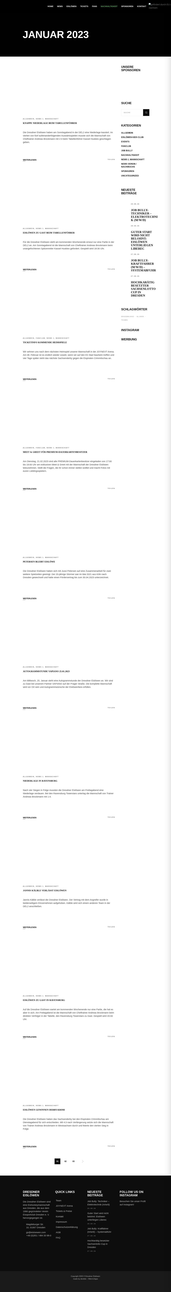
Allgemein (28, 119)
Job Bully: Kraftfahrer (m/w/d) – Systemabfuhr (143, 265)
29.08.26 (135, 204)
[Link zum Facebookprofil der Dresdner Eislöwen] (109, 1276)
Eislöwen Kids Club (132, 137)
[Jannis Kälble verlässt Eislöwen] (69, 857)
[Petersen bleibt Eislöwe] (69, 528)
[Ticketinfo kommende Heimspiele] (69, 308)
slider (140, 316)
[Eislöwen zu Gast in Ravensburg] (69, 966)
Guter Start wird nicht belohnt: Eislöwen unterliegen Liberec (142, 240)
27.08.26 (135, 254)
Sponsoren (127, 171)
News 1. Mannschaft (47, 119)
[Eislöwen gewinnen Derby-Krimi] (69, 1076)
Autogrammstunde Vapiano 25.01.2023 (46, 671)
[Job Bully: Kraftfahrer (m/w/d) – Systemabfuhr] (125, 257)
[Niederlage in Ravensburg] (69, 747)
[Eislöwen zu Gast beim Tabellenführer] (69, 199)
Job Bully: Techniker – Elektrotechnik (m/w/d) (144, 215)
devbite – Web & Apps (89, 1279)
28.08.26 (135, 226)
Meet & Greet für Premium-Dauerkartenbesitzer (55, 452)
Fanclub (40, 338)
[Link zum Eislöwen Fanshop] (135, 379)
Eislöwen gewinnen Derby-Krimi (44, 1110)
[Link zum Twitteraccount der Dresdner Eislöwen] (126, 1276)
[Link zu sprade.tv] (135, 390)
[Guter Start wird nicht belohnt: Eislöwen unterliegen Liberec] (125, 228)
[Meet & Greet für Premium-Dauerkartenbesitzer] (69, 418)
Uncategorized (130, 176)
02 (65, 1161)
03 (73, 1161)
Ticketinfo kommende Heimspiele (45, 342)
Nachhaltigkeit (130, 155)
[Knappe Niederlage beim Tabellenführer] (69, 89)
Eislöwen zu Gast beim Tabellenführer (49, 232)
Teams (124, 320)
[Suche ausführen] (146, 112)
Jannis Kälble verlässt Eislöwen (44, 890)
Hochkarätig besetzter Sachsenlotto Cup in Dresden (143, 289)
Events (125, 142)
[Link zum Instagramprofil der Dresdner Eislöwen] (118, 1276)
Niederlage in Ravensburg (40, 781)
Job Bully (127, 151)
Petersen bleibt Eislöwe (39, 561)
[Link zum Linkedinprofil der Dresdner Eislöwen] (135, 1276)
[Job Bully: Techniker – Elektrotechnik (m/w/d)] (125, 206)
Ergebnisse (127, 316)
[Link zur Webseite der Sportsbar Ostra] (135, 359)
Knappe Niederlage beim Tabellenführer (50, 123)
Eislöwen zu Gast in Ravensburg (44, 1000)
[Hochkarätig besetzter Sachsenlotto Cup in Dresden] (125, 279)
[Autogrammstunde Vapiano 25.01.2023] (69, 637)
